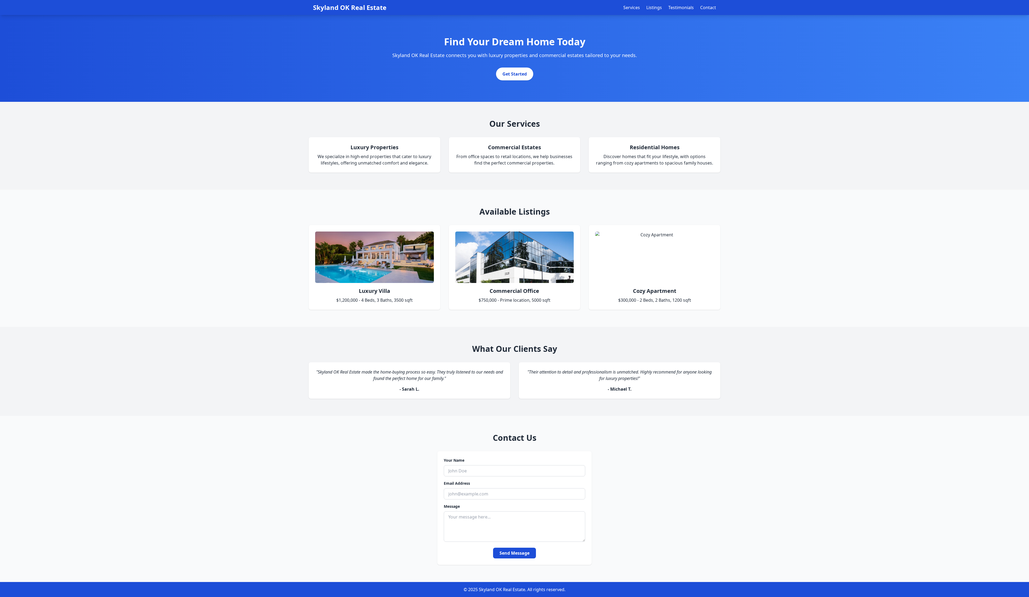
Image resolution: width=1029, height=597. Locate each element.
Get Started (514, 74)
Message (452, 506)
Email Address (457, 483)
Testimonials (681, 7)
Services (631, 7)
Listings (654, 7)
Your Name (454, 460)
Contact (708, 7)
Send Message (514, 553)
